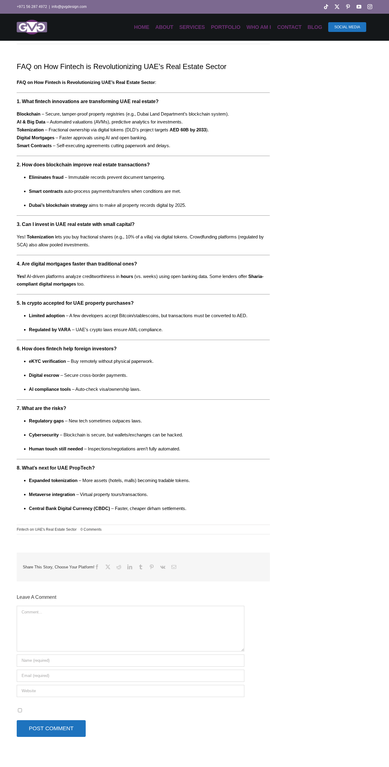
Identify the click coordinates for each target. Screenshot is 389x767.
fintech (54, 348)
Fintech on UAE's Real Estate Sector (47, 529)
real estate (105, 164)
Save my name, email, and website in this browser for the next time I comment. (101, 710)
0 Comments (91, 529)
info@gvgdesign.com (69, 7)
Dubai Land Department (160, 113)
